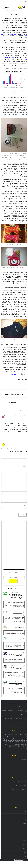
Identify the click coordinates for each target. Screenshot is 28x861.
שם (25, 490)
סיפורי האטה (23, 802)
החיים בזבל (20, 639)
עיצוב (7, 10)
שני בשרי (24, 764)
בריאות (25, 840)
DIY (25, 734)
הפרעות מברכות (19, 714)
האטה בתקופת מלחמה (17, 613)
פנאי (6, 741)
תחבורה (25, 856)
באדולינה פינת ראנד (18, 627)
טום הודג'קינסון (17, 737)
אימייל (24, 497)
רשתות (7, 744)
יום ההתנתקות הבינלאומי (20, 772)
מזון (25, 811)
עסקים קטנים (11, 741)
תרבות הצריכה (23, 749)
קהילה (25, 844)
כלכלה (25, 848)
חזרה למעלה (19, 860)
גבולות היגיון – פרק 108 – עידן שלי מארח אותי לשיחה (15, 655)
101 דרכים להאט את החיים (19, 781)
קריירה (12, 744)
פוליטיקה (24, 852)
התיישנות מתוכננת (6, 734)
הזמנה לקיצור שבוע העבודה (17, 706)
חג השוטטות (23, 768)
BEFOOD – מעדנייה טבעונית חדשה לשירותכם (14, 393)
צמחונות (17, 744)
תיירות (25, 832)
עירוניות (17, 741)
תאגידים (14, 746)
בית (26, 815)
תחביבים (9, 746)
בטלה (21, 734)
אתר (25, 505)
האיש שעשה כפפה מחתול (14, 401)
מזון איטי (16, 739)
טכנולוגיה (10, 737)
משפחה (25, 836)
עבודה (5, 739)
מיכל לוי (20, 10)
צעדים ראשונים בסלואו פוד (19, 789)
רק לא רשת (24, 759)
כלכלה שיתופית (23, 739)
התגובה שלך (23, 471)
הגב (25, 420)
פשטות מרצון (23, 744)
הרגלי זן (24, 793)
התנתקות (24, 737)
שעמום (19, 746)
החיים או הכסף (15, 734)
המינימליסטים (23, 798)
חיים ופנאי (13, 10)
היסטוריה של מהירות (21, 785)
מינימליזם (11, 739)
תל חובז (21, 724)
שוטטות (24, 746)
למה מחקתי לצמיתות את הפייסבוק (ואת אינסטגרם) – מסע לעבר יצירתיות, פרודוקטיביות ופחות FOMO (15, 596)
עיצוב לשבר (23, 741)
